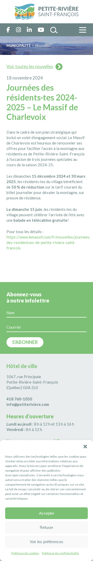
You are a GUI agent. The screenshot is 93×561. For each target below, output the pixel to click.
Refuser (46, 527)
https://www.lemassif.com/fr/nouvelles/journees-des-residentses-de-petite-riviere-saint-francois (48, 242)
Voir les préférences (46, 542)
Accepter (46, 513)
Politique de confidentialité (60, 553)
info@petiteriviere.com (27, 404)
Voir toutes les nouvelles (29, 66)
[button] (85, 446)
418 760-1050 (19, 399)
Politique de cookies (25, 553)
